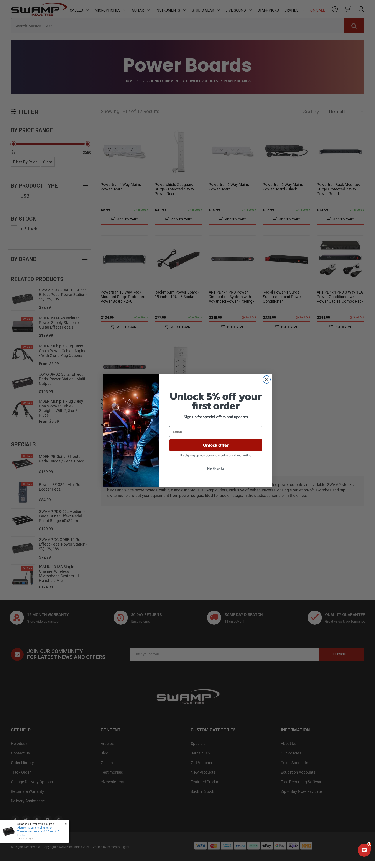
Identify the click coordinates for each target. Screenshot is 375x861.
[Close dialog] (266, 379)
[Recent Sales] (9, 831)
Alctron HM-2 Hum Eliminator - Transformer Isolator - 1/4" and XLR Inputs (38, 831)
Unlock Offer (216, 445)
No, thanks (215, 468)
